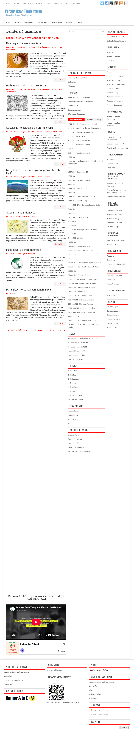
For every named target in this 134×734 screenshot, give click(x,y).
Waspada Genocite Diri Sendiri (80, 101)
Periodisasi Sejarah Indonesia (39, 131)
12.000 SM (72, 254)
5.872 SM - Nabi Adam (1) (78, 217)
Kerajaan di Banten (114, 222)
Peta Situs (8, 676)
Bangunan (111, 167)
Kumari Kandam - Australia (114, 124)
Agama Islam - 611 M (76, 355)
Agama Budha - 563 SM (77, 347)
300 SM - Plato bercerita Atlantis (81, 132)
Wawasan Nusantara (76, 114)
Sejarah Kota (112, 327)
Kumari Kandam (113, 56)
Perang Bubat (73, 435)
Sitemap (71, 86)
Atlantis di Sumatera (115, 101)
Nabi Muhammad (75, 395)
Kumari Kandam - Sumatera (114, 117)
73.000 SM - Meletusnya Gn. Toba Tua (83, 287)
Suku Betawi (112, 295)
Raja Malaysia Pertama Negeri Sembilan (116, 191)
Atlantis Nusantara (114, 105)
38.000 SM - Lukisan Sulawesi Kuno (82, 279)
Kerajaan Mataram (114, 214)
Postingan (96, 710)
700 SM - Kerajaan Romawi (79, 144)
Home (8, 3)
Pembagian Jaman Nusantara (23, 43)
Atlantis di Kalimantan (116, 84)
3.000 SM (72, 192)
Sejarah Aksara (113, 311)
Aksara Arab (73, 419)
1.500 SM (71, 168)
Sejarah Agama (113, 307)
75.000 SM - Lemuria (76, 291)
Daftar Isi (72, 82)
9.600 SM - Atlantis (75, 238)
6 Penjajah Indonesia (115, 36)
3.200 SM (72, 209)
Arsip (99, 120)
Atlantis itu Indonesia (115, 76)
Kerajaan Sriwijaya (114, 210)
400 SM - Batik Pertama (78, 136)
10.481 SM (10, 47)
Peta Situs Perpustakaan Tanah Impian (29, 289)
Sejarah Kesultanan (114, 244)
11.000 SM (18, 47)
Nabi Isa (71, 391)
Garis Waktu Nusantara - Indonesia (48, 47)
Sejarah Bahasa (113, 315)
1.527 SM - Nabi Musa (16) (78, 172)
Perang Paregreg (75, 439)
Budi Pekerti (73, 106)
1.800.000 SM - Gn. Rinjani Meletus (82, 308)
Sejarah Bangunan (114, 319)
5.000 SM (72, 213)
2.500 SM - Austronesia (77, 188)
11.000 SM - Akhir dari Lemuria (80, 250)
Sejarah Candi (112, 163)
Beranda (38, 330)
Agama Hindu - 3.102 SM (78, 343)
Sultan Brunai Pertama (116, 197)
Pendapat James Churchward (114, 138)
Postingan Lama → (58, 330)
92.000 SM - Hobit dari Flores (80, 296)
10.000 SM (72, 242)
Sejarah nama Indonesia (20, 212)
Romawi (110, 256)
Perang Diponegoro (76, 447)
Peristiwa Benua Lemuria (117, 148)
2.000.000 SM (73, 316)
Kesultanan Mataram (115, 240)
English (16, 3)
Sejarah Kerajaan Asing (116, 264)
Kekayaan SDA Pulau (43, 3)
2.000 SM (72, 184)
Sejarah (17, 22)
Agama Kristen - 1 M (76, 351)
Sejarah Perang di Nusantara (79, 451)
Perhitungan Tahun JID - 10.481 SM (27, 85)
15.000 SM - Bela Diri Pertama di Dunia (83, 267)
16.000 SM (72, 271)
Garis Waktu (43, 22)
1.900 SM (71, 176)
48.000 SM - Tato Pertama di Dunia (82, 283)
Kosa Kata (111, 280)
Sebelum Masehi (76, 120)
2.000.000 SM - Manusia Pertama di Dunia (85, 320)
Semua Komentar (99, 715)
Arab (70, 423)
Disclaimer (93, 698)
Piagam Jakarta (57, 131)
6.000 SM (72, 221)
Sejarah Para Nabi (75, 399)
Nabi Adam (72, 370)
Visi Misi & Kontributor (77, 78)
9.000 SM (72, 234)
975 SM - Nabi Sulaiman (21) (79, 153)
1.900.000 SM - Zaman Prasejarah (81, 312)
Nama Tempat (113, 284)
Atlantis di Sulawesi (115, 97)
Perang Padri (73, 443)
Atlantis (110, 52)
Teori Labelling (74, 110)
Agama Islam (73, 411)
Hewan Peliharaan (114, 275)
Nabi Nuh (72, 375)
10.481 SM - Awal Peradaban (79, 246)
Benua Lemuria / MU (115, 144)
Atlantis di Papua (113, 92)
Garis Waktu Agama (76, 359)
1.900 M (9, 131)
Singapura (111, 260)
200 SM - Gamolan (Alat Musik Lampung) (84, 128)
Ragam (80, 22)
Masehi (90, 120)
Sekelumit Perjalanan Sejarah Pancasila (29, 127)
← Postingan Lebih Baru (17, 330)
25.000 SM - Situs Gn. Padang (79, 275)
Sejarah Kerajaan (114, 227)
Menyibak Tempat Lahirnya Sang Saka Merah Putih (33, 171)
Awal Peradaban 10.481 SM (79, 97)
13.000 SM (72, 258)
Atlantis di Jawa (113, 80)
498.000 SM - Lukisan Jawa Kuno (81, 300)
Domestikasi (28, 3)
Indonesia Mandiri (54, 670)
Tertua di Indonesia (73, 3)
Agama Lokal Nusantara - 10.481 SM (82, 338)
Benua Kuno (29, 22)
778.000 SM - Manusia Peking (80, 304)
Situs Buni (111, 159)
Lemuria (110, 60)
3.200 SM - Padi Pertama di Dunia (81, 197)
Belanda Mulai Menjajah (116, 41)
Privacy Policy (95, 694)
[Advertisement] (36, 463)
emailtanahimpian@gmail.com (16, 672)
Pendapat (70, 22)
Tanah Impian (9, 684)
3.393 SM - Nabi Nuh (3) (77, 201)
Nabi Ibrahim (73, 379)
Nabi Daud (72, 383)
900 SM (71, 149)
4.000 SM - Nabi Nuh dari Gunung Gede (84, 205)
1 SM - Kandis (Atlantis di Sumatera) (82, 124)
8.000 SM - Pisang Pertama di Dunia (82, 230)
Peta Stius (10, 293)
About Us (93, 686)
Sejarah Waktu (11, 49)
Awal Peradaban (29, 47)
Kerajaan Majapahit (20, 131)
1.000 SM (71, 157)
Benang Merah (57, 22)
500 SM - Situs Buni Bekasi (79, 140)
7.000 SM (72, 225)
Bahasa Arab (73, 415)
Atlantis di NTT (113, 88)
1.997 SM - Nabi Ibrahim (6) (79, 180)
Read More (60, 79)
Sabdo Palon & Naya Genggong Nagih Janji (33, 37)
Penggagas (58, 3)
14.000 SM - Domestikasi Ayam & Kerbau (84, 263)
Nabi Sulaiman (74, 387)
